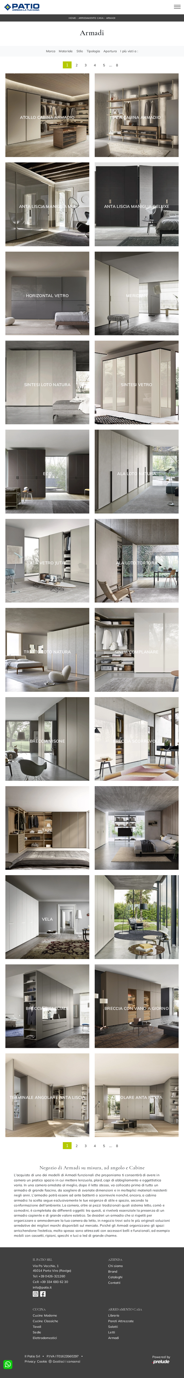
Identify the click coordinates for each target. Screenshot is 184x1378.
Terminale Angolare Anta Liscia (47, 1097)
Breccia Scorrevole (136, 741)
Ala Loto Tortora (137, 563)
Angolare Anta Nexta (136, 1097)
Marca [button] (50, 51)
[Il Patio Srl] (21, 7)
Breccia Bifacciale (47, 1008)
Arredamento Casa (91, 18)
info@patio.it (42, 1287)
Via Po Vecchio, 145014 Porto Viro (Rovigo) (52, 1268)
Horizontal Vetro (47, 295)
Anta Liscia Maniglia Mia (47, 206)
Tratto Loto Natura (47, 652)
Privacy (30, 1361)
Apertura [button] (110, 51)
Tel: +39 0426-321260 (49, 1276)
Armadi (111, 18)
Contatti (114, 1283)
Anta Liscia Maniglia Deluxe (136, 206)
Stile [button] (80, 51)
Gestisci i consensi (66, 1361)
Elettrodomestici (45, 1338)
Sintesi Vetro (136, 384)
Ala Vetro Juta (47, 563)
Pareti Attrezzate (121, 1321)
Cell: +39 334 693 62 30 (50, 1282)
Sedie (37, 1332)
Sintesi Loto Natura (47, 384)
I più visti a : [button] (129, 51)
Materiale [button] (66, 51)
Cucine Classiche (45, 1321)
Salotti (113, 1327)
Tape (47, 830)
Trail (137, 830)
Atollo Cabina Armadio (47, 117)
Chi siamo (115, 1266)
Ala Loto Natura (136, 473)
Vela (47, 919)
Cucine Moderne (45, 1315)
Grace (136, 919)
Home (72, 18)
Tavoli (37, 1327)
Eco (47, 473)
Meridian (136, 295)
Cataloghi (115, 1277)
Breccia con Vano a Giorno (137, 1008)
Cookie (42, 1361)
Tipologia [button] (93, 51)
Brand (112, 1271)
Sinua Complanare (137, 652)
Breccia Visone (47, 741)
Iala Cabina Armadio (137, 117)
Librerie (113, 1315)
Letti (111, 1332)
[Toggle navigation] (177, 7)
